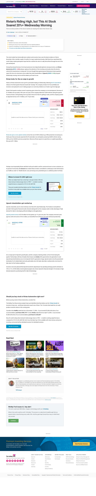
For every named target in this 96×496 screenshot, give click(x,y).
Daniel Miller (55, 368)
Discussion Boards (69, 458)
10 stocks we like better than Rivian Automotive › (20, 48)
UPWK (49, 73)
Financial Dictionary (70, 462)
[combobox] (14, 11)
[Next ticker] (80, 12)
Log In (82, 1)
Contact (33, 464)
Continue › (13, 420)
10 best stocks (35, 187)
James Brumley (36, 368)
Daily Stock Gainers (84, 12)
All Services (47, 456)
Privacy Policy (18, 475)
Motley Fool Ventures (80, 460)
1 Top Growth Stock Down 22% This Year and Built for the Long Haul (34, 371)
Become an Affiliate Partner (82, 464)
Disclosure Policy (26, 475)
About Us (33, 456)
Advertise (33, 466)
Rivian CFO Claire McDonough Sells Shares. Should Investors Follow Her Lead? (54, 355)
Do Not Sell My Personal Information (81, 475)
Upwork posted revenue (12, 214)
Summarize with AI (32, 35)
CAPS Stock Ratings (70, 456)
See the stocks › (15, 193)
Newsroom (33, 462)
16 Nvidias (46, 409)
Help (87, 1)
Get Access (72, 83)
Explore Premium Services (19, 17)
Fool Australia (57, 456)
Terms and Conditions (67, 475)
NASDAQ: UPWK (17, 222)
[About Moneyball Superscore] (48, 101)
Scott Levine (15, 368)
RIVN (14, 69)
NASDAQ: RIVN (17, 102)
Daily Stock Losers (86, 13)
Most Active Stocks (84, 10)
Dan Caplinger (11, 32)
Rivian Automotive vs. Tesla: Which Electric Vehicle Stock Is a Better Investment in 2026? (14, 355)
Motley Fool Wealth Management (83, 458)
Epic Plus (47, 462)
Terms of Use (10, 475)
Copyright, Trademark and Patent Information (51, 475)
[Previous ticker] (25, 12)
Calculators (68, 460)
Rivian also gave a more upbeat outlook (16, 135)
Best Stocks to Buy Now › (83, 5)
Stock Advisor (48, 458)
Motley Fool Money (49, 468)
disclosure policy (48, 399)
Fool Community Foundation (82, 462)
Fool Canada (57, 458)
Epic (46, 460)
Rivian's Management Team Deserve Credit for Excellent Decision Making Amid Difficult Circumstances (34, 355)
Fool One (47, 466)
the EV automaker (55, 82)
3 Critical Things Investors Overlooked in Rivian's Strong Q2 (53, 371)
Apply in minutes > (79, 116)
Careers (33, 458)
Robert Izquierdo (16, 351)
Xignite (16, 464)
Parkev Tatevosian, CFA (38, 351)
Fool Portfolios (48, 464)
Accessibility (75, 1)
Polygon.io (21, 464)
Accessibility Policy (36, 475)
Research (33, 460)
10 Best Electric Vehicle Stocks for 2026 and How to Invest (14, 371)
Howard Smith (55, 351)
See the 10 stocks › (14, 326)
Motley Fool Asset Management (82, 456)
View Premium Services (81, 444)
